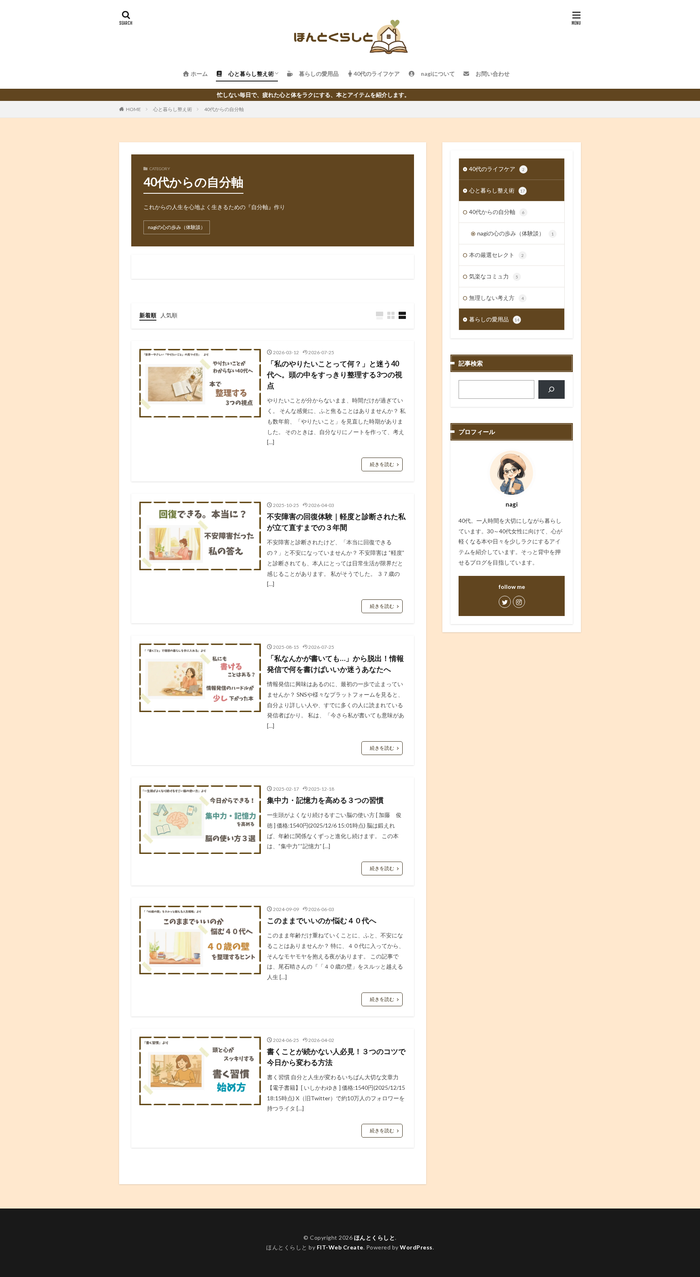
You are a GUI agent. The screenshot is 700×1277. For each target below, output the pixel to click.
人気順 (168, 315)
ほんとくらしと (374, 1237)
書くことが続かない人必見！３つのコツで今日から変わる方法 (336, 1057)
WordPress (416, 1247)
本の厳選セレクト (496, 254)
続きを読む (382, 464)
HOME (133, 109)
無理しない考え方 (496, 297)
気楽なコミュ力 (493, 276)
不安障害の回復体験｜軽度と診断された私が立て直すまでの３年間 (336, 522)
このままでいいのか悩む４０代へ (321, 920)
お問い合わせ (490, 73)
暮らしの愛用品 (316, 73)
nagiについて (435, 73)
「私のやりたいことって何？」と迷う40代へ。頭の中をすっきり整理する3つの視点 (334, 374)
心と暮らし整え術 (248, 73)
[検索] (551, 389)
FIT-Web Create (340, 1247)
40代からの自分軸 (224, 109)
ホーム (199, 73)
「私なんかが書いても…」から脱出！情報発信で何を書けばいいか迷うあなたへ (335, 664)
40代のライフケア (377, 73)
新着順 (147, 315)
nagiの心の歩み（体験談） (176, 227)
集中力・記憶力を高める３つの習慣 (325, 800)
